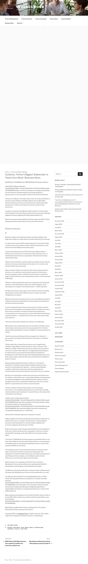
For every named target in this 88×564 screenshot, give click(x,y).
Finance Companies (41, 19)
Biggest (10, 527)
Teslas (17, 529)
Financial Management (11, 19)
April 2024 (58, 246)
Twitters (24, 529)
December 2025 (59, 221)
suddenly (11, 529)
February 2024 (59, 253)
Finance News (54, 19)
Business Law (58, 349)
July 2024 (57, 240)
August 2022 (58, 295)
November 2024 (59, 234)
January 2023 (58, 279)
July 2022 (57, 298)
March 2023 (58, 272)
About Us (19, 23)
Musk (27, 527)
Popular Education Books (62, 371)
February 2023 (59, 275)
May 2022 (57, 304)
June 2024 (58, 243)
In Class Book (30, 7)
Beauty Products (59, 346)
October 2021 (59, 327)
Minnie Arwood (22, 172)
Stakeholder (38, 527)
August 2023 (58, 263)
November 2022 (59, 285)
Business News (9, 23)
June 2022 (58, 301)
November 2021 (59, 324)
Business (17, 527)
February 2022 (59, 314)
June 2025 (58, 227)
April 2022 (58, 307)
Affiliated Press (23, 513)
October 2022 (59, 288)
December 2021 (59, 320)
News (31, 527)
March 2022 (58, 311)
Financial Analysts (27, 19)
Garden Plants (59, 336)
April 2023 (58, 269)
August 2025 (58, 224)
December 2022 (59, 282)
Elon (22, 527)
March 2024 (58, 250)
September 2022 (59, 291)
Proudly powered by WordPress (22, 560)
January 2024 (58, 256)
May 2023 (58, 266)
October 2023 (59, 259)
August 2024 (58, 237)
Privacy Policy (8, 560)
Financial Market (66, 19)
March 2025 (58, 230)
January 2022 (58, 317)
